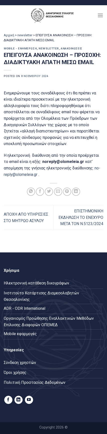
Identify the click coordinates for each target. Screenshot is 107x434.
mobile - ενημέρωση (20, 48)
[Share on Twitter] (49, 192)
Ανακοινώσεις (71, 48)
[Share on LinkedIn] (76, 192)
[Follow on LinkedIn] (18, 400)
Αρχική (9, 35)
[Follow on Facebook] (8, 400)
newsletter (24, 35)
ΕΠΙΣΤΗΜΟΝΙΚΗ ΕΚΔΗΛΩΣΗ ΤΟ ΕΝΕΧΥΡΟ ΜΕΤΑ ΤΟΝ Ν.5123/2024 (80, 217)
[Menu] (100, 15)
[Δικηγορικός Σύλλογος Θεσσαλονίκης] (53, 15)
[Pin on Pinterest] (67, 192)
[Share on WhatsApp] (31, 192)
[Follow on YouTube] (29, 400)
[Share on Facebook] (40, 192)
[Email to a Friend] (58, 192)
